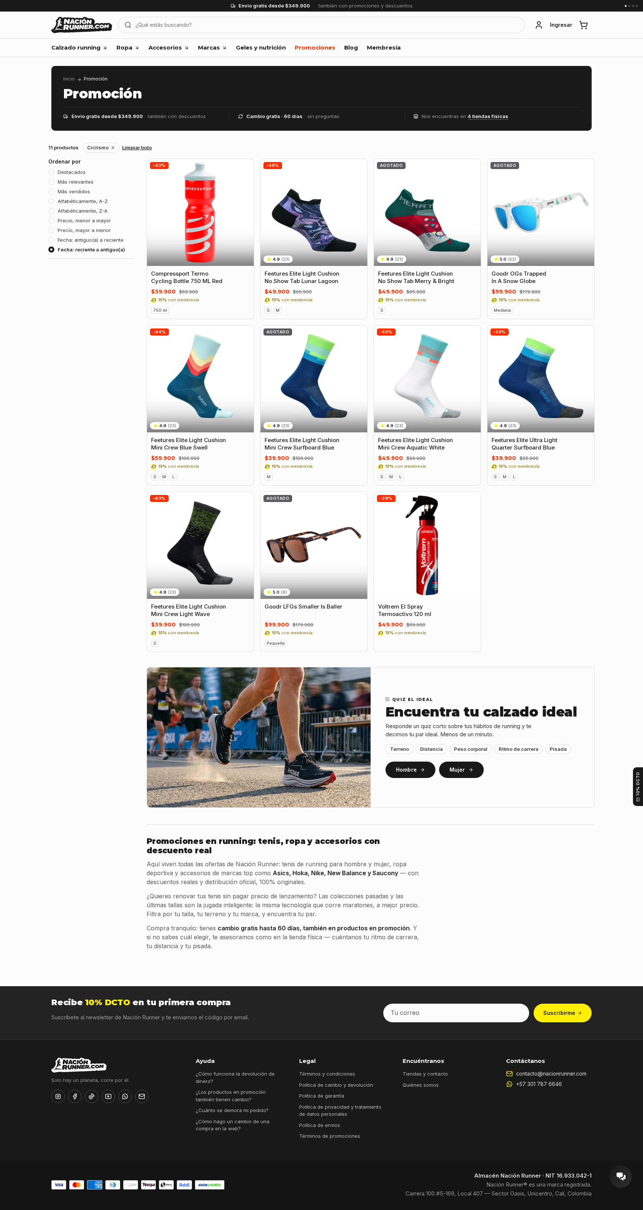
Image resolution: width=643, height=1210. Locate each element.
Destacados (72, 172)
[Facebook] (74, 1096)
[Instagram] (58, 1096)
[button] (539, 25)
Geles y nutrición (261, 47)
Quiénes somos (421, 1085)
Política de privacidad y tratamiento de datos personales (340, 1110)
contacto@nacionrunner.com (551, 1073)
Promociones (315, 47)
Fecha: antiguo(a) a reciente (91, 240)
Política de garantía (321, 1096)
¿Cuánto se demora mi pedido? (232, 1110)
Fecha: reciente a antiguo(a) (91, 250)
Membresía (384, 47)
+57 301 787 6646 (539, 1084)
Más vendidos (74, 191)
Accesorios (165, 47)
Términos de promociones (329, 1136)
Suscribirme (559, 1013)
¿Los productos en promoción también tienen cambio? (231, 1095)
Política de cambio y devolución (336, 1085)
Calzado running (75, 47)
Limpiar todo (137, 147)
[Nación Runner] (81, 25)
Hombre (406, 769)
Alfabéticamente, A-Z (83, 201)
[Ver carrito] (583, 25)
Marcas (209, 47)
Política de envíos (319, 1125)
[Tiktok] (91, 1096)
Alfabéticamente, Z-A (83, 211)
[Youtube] (108, 1096)
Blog (351, 47)
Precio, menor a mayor (84, 220)
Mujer (457, 769)
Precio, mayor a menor (84, 230)
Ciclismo (98, 147)
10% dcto (637, 784)
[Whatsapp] (125, 1096)
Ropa (124, 47)
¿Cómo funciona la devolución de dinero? (235, 1077)
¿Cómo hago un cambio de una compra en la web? (232, 1125)
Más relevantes (75, 182)
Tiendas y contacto (425, 1074)
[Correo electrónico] (141, 1096)
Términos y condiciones (327, 1074)
